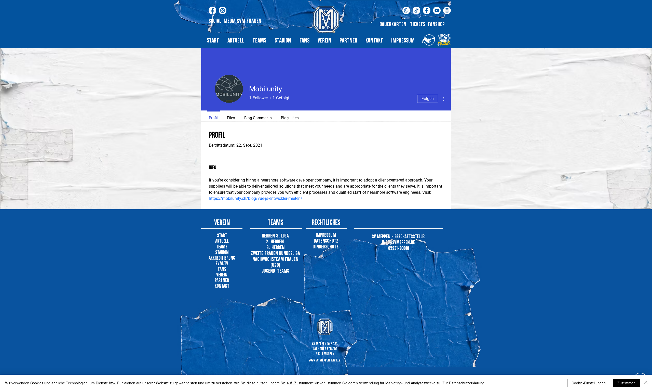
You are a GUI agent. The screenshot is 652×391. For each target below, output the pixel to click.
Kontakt (222, 285)
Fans (222, 269)
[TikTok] (416, 10)
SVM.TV (221, 263)
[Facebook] (212, 10)
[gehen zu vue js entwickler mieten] (431, 192)
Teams (221, 246)
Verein (221, 274)
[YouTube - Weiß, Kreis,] (437, 10)
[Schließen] (646, 383)
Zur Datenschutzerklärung (463, 382)
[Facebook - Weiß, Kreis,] (426, 10)
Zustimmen (626, 382)
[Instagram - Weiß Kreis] (447, 10)
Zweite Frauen (265, 253)
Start (222, 235)
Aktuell (222, 241)
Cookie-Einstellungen (589, 382)
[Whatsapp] (406, 10)
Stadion (222, 252)
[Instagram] (222, 10)
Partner (222, 280)
